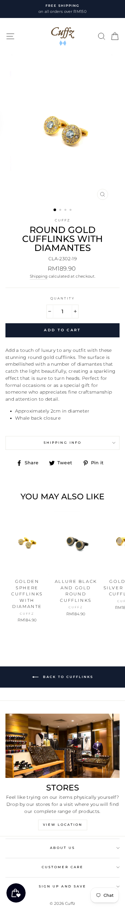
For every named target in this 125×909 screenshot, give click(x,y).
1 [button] (55, 210)
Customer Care (62, 867)
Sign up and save (62, 886)
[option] (62, 9)
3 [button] (66, 210)
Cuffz (62, 220)
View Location (62, 825)
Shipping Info (62, 443)
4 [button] (71, 210)
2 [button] (61, 210)
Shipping (39, 276)
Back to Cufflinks (67, 677)
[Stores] (62, 746)
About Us (62, 848)
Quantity (62, 298)
